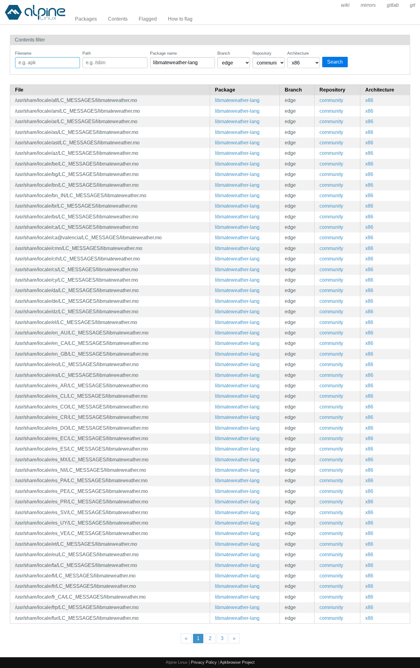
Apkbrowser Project (237, 662)
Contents (118, 18)
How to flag (180, 18)
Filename (23, 53)
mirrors (368, 5)
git (412, 5)
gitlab (393, 5)
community (331, 100)
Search (335, 61)
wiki (345, 5)
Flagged (148, 18)
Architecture (298, 53)
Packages (86, 18)
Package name (163, 53)
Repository (261, 53)
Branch (223, 53)
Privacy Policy (204, 662)
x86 (369, 100)
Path (86, 53)
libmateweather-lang (237, 100)
